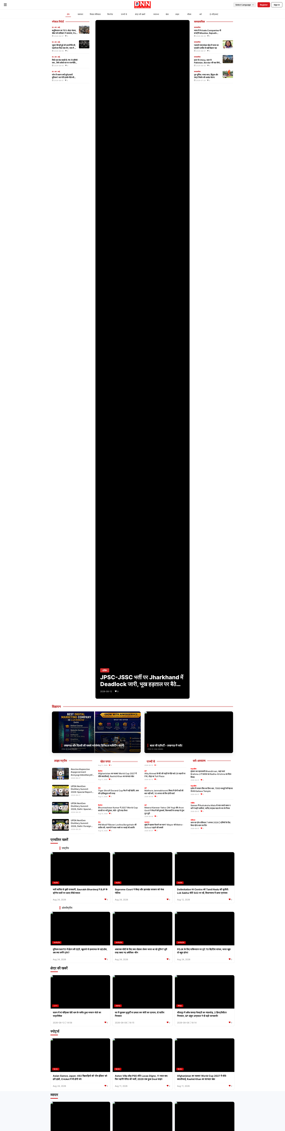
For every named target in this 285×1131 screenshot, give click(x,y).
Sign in (277, 5)
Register (264, 5)
